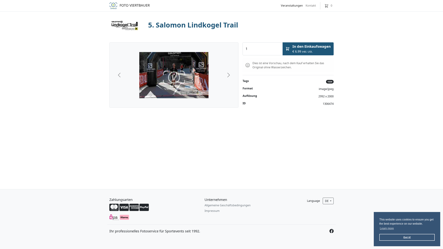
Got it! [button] (407, 237)
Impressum (212, 211)
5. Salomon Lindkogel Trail (193, 25)
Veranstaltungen (292, 5)
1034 (329, 81)
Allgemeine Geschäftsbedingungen (228, 205)
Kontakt (311, 5)
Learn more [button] (387, 228)
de (327, 201)
